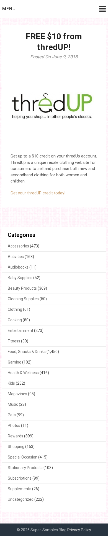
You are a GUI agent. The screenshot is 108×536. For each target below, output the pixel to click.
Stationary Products (25, 467)
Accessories (18, 246)
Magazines (17, 394)
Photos (14, 425)
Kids (11, 383)
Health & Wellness (23, 372)
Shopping (16, 446)
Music (13, 404)
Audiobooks (18, 267)
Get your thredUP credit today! (38, 193)
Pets (12, 415)
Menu (9, 8)
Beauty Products (22, 288)
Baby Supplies (20, 277)
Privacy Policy (79, 530)
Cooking (15, 320)
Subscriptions (20, 478)
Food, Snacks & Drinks (27, 351)
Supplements (19, 489)
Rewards (15, 436)
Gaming (14, 362)
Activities (16, 256)
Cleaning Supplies (23, 299)
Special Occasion (22, 457)
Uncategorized (21, 499)
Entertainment (20, 330)
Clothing (15, 309)
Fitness (14, 341)
